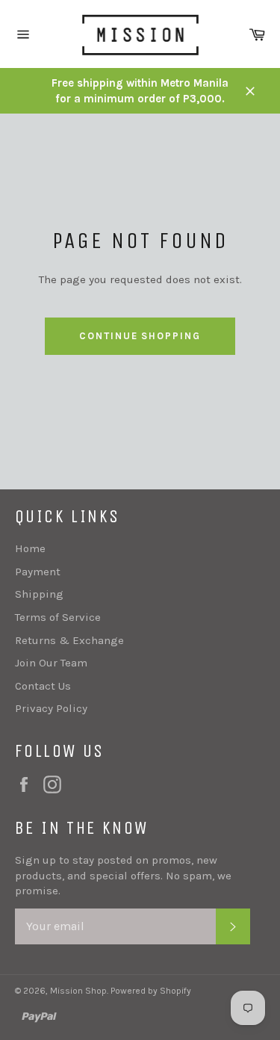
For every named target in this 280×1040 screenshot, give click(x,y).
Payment (37, 571)
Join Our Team (51, 662)
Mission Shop (78, 990)
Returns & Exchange (69, 640)
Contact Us (43, 686)
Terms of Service (58, 617)
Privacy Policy (51, 708)
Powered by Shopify (151, 990)
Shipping (39, 594)
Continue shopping (140, 335)
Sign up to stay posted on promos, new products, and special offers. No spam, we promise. (123, 875)
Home (30, 548)
